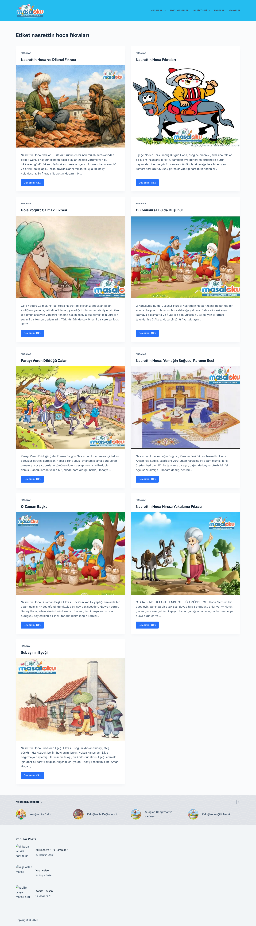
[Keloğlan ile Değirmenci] (78, 814)
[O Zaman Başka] (70, 553)
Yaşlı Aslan (42, 870)
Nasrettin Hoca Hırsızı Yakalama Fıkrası (169, 506)
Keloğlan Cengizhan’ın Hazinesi (158, 814)
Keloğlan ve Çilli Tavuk (216, 814)
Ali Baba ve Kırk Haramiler (52, 850)
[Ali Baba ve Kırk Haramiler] (24, 852)
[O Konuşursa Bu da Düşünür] (185, 257)
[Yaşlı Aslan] (24, 873)
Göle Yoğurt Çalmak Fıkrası (44, 210)
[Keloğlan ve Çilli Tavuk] (193, 814)
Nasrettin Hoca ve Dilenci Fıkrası (48, 60)
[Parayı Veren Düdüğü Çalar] (70, 407)
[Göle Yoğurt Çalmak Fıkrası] (70, 257)
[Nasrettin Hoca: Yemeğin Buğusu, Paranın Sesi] (185, 407)
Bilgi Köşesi (200, 10)
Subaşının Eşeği (34, 652)
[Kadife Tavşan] (24, 893)
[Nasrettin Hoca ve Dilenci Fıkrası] (70, 106)
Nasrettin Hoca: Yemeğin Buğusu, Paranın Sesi (175, 361)
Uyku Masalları (179, 10)
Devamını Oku (34, 183)
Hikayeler (234, 10)
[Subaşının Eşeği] (70, 699)
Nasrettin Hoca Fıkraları (156, 60)
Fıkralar (219, 10)
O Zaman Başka (34, 506)
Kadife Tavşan (44, 891)
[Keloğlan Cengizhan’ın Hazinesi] (136, 814)
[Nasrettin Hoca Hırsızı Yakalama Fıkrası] (185, 553)
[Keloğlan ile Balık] (21, 814)
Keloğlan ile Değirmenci (102, 814)
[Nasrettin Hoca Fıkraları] (185, 106)
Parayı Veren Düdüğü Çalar (44, 361)
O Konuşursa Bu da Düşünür (159, 210)
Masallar (156, 10)
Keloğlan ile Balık (40, 814)
